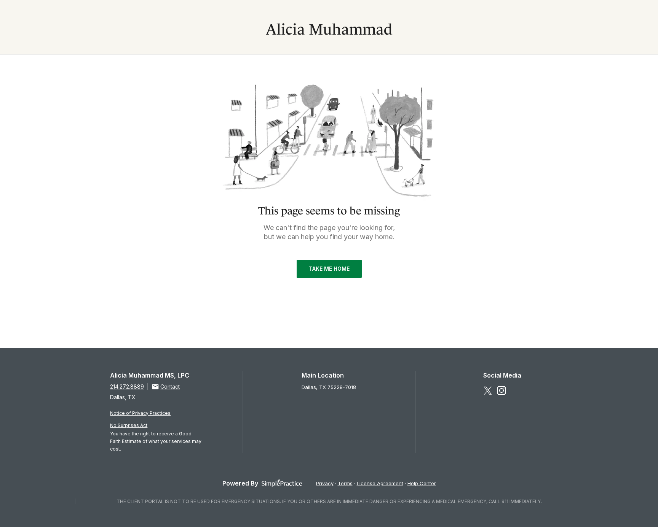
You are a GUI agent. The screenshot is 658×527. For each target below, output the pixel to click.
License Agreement (380, 483)
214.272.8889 (127, 386)
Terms (345, 483)
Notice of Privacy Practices (140, 413)
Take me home (329, 268)
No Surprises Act (128, 425)
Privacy (325, 483)
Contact (170, 386)
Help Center (421, 483)
